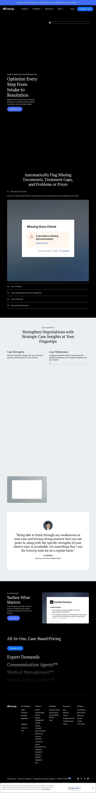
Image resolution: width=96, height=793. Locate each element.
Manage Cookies (74, 788)
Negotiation (24, 718)
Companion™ (39, 741)
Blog (64, 710)
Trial (22, 730)
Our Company (81, 710)
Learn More (13, 618)
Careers (79, 718)
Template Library (68, 721)
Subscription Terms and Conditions (44, 778)
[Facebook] (78, 778)
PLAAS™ (37, 710)
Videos (65, 715)
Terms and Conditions (24, 778)
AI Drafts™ (38, 723)
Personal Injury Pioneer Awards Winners (54, 715)
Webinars (66, 712)
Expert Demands (40, 731)
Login (50, 720)
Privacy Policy (11, 778)
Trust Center (81, 724)
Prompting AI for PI (69, 718)
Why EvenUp (81, 712)
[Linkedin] (88, 778)
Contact (79, 721)
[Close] (93, 788)
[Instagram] (85, 778)
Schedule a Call (14, 109)
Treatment (24, 712)
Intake (23, 710)
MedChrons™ (39, 734)
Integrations (38, 760)
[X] (81, 778)
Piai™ (36, 763)
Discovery (24, 728)
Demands (24, 715)
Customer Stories (54, 710)
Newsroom (80, 715)
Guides (65, 724)
